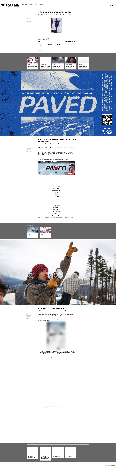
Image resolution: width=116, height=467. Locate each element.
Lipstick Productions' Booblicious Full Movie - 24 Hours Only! (83, 63)
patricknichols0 (28, 149)
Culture (27, 4)
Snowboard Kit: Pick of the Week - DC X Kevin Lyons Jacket (45, 63)
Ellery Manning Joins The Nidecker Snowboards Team (32, 458)
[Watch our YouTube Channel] (110, 5)
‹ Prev (40, 43)
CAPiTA (68, 379)
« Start (40, 45)
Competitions (41, 4)
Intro (48, 44)
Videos (27, 138)
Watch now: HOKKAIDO (32, 232)
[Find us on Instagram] (112, 5)
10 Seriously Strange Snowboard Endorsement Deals (70, 63)
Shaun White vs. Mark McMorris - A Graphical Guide (32, 63)
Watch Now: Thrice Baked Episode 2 (70, 458)
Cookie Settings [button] (108, 465)
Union (73, 379)
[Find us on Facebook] (109, 5)
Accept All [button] (112, 465)
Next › (72, 43)
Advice (36, 4)
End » (72, 45)
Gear (23, 4)
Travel (31, 4)
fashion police (41, 50)
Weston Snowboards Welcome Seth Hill (58, 458)
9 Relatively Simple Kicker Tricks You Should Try (58, 63)
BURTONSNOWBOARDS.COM (69, 217)
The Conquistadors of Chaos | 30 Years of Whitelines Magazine (45, 459)
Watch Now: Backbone (45, 232)
